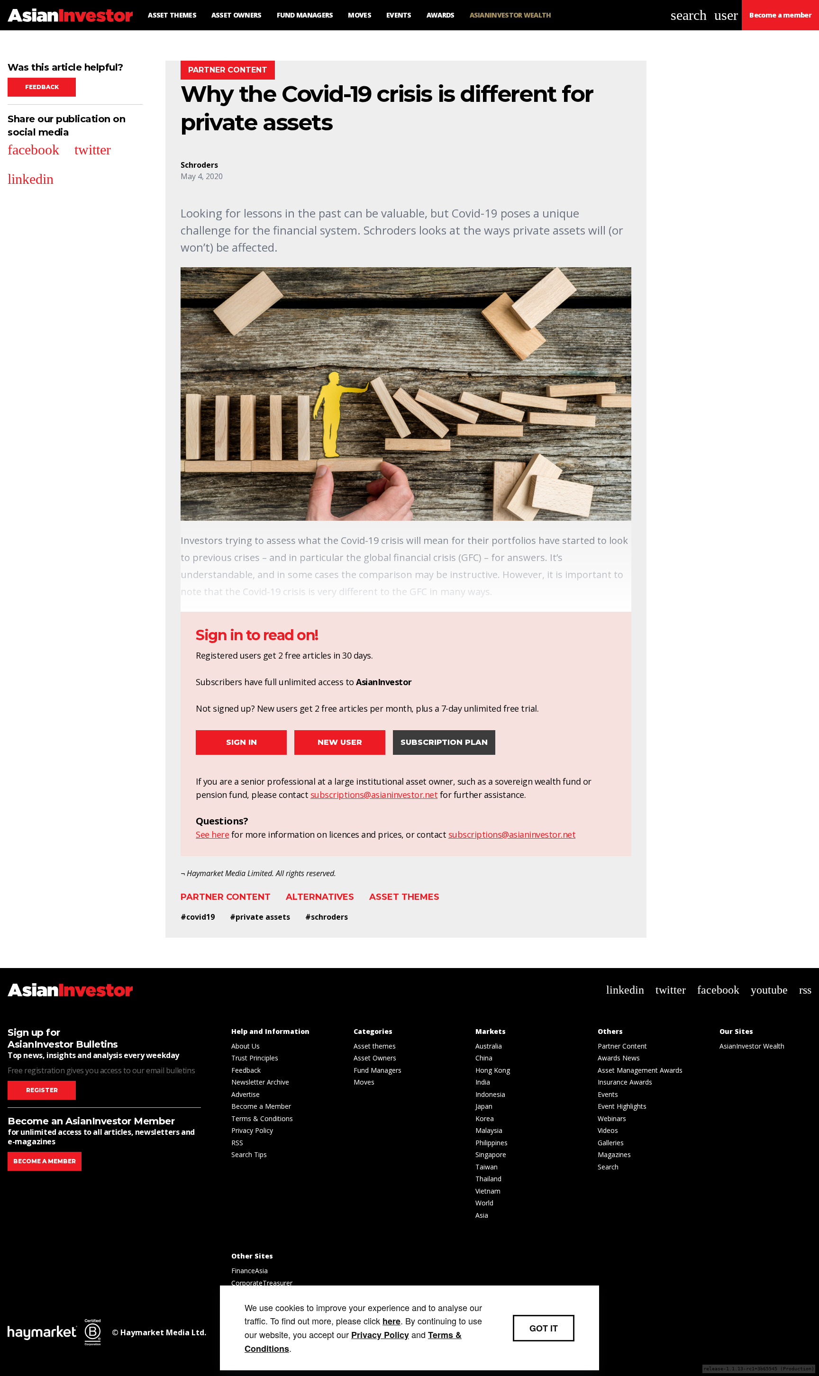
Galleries (611, 1142)
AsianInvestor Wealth (751, 1045)
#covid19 (198, 917)
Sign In (241, 742)
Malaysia (488, 1130)
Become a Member (261, 1106)
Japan (483, 1106)
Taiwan (486, 1166)
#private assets (260, 917)
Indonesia (490, 1094)
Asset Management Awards (640, 1070)
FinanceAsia (249, 1270)
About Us (245, 1045)
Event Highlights (622, 1106)
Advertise (245, 1094)
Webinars (612, 1118)
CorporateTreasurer (261, 1282)
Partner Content (226, 897)
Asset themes (404, 897)
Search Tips (249, 1154)
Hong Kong (492, 1070)
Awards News (619, 1057)
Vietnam (487, 1190)
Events (608, 1094)
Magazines (614, 1154)
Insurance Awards (625, 1081)
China (483, 1057)
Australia (488, 1045)
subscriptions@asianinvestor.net (374, 794)
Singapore (490, 1154)
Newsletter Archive (260, 1081)
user (726, 15)
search (689, 15)
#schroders (326, 917)
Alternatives (320, 897)
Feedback (42, 87)
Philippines (491, 1142)
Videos (608, 1130)
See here (212, 834)
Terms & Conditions (262, 1118)
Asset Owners (375, 1057)
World (484, 1202)
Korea (484, 1118)
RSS (237, 1142)
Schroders (199, 165)
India (482, 1081)
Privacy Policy (252, 1130)
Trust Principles (254, 1057)
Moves (364, 1081)
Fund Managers (377, 1070)
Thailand (488, 1178)
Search (608, 1166)
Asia (481, 1215)
